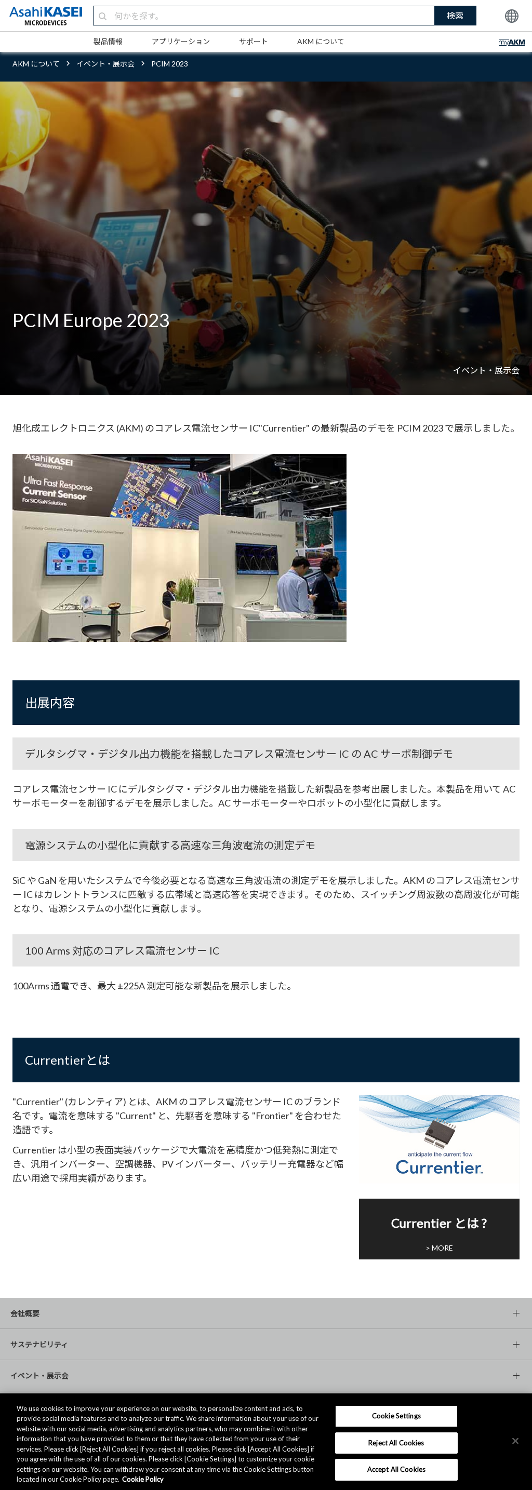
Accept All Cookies (396, 1469)
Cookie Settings (396, 1416)
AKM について (320, 41)
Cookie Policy (143, 1479)
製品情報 (108, 41)
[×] (515, 1440)
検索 (455, 15)
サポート (253, 41)
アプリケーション (181, 41)
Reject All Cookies (396, 1443)
